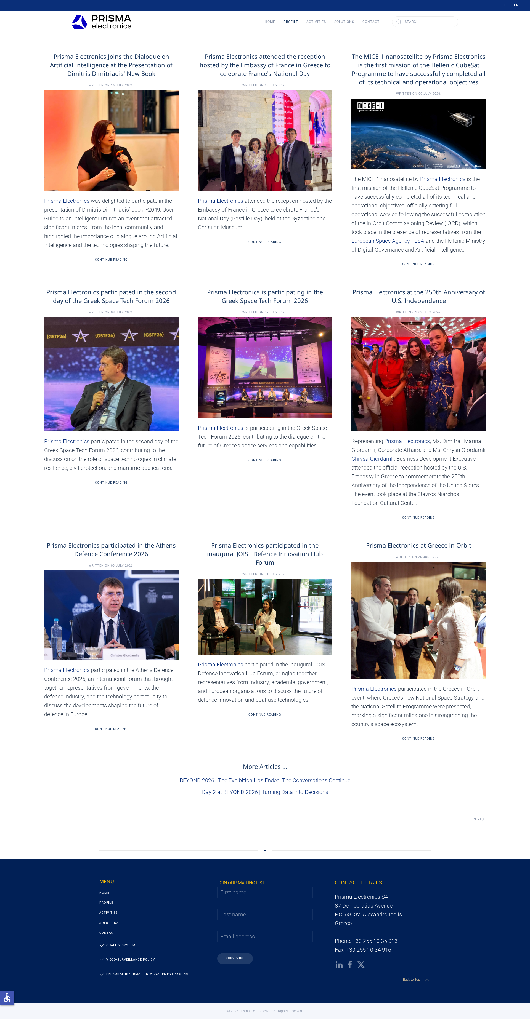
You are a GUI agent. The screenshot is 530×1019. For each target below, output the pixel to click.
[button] (427, 980)
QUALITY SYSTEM (121, 945)
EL (506, 5)
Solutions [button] (344, 22)
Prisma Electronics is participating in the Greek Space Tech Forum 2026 (265, 296)
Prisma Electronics (66, 201)
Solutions (109, 923)
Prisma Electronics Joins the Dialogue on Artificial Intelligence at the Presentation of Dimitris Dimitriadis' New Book (111, 65)
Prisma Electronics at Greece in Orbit (418, 545)
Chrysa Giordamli (372, 458)
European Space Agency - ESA (387, 241)
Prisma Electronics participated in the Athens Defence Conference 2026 (111, 549)
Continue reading (111, 260)
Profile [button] (290, 22)
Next (477, 819)
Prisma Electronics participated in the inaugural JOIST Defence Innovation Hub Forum (265, 553)
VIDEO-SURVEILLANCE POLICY (130, 959)
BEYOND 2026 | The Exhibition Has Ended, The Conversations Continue (265, 780)
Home (270, 22)
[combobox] (425, 21)
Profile (106, 903)
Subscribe (235, 958)
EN (516, 5)
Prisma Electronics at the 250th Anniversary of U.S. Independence (419, 296)
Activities (108, 912)
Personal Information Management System (147, 974)
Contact (371, 22)
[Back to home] (101, 22)
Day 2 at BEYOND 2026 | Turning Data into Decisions (265, 792)
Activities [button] (316, 22)
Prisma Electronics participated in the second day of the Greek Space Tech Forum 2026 (111, 296)
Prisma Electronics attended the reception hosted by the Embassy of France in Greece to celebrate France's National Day (265, 65)
